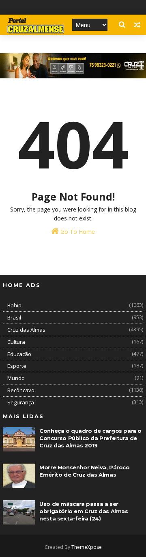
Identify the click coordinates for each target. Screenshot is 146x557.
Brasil (14, 317)
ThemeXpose (86, 547)
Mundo (16, 378)
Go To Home (77, 231)
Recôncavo (20, 390)
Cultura (16, 341)
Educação (19, 354)
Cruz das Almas (26, 329)
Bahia (14, 305)
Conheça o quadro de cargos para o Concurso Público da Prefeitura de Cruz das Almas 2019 (90, 438)
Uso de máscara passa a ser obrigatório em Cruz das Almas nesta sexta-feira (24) (83, 511)
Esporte (16, 365)
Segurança (20, 402)
